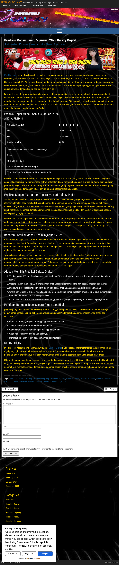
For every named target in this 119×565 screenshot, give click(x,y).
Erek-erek (13, 379)
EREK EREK (52, 5)
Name (6, 426)
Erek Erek (10, 500)
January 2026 (11, 482)
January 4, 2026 (28, 44)
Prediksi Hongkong (41, 379)
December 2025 (12, 486)
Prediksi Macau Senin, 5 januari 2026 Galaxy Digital (40, 40)
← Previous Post (10, 389)
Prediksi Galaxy (21, 5)
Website (6, 441)
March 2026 (11, 473)
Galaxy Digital (55, 348)
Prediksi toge (10, 75)
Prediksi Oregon (11, 381)
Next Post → (110, 389)
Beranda (6, 5)
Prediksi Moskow (103, 379)
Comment (8, 404)
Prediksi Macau (45, 44)
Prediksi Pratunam (26, 381)
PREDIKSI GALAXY (11, 2)
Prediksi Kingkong (57, 379)
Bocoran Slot (38, 5)
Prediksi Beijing (25, 379)
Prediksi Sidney (42, 381)
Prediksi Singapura (58, 381)
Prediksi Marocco (88, 379)
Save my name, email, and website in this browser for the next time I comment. (39, 449)
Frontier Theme (111, 562)
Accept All (45, 553)
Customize (12, 553)
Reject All (29, 553)
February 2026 (12, 477)
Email (6, 434)
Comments (60, 44)
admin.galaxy (12, 44)
